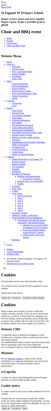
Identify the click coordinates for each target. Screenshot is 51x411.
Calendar (16, 140)
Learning (10, 101)
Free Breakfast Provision (22, 125)
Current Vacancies (20, 96)
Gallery (15, 191)
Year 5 (20, 208)
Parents (10, 41)
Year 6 (20, 210)
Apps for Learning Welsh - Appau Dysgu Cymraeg (34, 231)
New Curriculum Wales (22, 71)
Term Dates (17, 118)
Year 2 (20, 201)
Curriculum (17, 103)
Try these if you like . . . (33, 179)
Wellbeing (16, 171)
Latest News (12, 43)
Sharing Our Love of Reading (30, 181)
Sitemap (10, 249)
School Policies (18, 88)
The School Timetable (21, 115)
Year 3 (20, 203)
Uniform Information (21, 120)
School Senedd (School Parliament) (27, 218)
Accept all (16, 298)
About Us (11, 64)
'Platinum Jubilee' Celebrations (25, 215)
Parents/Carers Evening (22, 135)
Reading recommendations (28, 176)
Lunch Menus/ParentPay (22, 127)
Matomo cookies (15, 359)
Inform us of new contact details (25, 137)
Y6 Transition (18, 166)
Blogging (16, 240)
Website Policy (13, 254)
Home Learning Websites (23, 154)
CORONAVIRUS (20, 149)
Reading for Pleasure (21, 174)
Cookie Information (15, 252)
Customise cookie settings (33, 298)
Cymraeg (16, 186)
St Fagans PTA (18, 147)
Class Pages (17, 193)
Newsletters (17, 123)
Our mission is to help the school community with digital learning (31, 221)
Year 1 (20, 198)
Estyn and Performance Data (24, 93)
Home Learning (19, 164)
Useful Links (17, 152)
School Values (18, 69)
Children (10, 157)
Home (9, 38)
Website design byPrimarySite (20, 263)
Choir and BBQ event (16, 46)
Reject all (6, 298)
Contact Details (18, 74)
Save (25, 408)
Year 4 (20, 205)
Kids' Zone (16, 188)
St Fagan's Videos (19, 213)
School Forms (18, 113)
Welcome (16, 67)
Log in (4, 5)
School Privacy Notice (21, 91)
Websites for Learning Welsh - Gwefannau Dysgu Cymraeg (36, 226)
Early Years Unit (24, 196)
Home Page (6, 7)
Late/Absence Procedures (23, 130)
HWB (14, 98)
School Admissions (20, 86)
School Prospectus (20, 84)
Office (9, 81)
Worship (15, 169)
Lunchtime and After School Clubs (27, 132)
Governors (16, 76)
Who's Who (17, 79)
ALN (14, 106)
